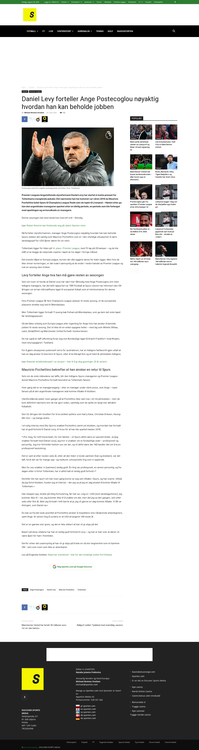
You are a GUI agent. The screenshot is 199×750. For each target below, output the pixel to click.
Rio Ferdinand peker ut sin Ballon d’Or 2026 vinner (140, 231)
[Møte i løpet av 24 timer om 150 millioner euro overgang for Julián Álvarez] (141, 249)
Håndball (107, 2)
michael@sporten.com (87, 684)
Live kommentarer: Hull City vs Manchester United (165, 144)
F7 (140, 2)
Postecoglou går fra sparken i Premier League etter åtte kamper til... (141, 204)
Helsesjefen (158, 2)
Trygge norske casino (140, 714)
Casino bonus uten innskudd (146, 695)
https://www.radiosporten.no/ (38, 119)
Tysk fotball (139, 742)
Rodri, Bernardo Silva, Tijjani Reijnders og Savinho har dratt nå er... (166, 174)
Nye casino (137, 687)
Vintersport (75, 2)
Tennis (99, 2)
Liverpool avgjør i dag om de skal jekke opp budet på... (166, 204)
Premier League (120, 2)
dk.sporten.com (88, 715)
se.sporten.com (88, 712)
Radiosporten (125, 31)
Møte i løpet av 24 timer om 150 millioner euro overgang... (140, 261)
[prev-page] (132, 270)
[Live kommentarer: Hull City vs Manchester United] (166, 132)
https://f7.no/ (31, 119)
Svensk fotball (170, 742)
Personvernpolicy (31, 747)
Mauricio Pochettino (66, 590)
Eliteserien (132, 2)
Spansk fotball (124, 742)
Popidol (148, 2)
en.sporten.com (88, 709)
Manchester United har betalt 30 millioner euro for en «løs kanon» (44, 626)
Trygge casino (138, 706)
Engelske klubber (106, 742)
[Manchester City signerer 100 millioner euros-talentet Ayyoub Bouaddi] (166, 249)
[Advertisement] (99, 58)
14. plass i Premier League (65, 248)
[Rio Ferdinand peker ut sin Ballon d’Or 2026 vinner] (141, 219)
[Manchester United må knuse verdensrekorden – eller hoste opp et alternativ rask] (141, 161)
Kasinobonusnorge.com (143, 671)
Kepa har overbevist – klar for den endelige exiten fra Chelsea (80, 554)
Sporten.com (92, 690)
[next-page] (136, 270)
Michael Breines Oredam (34, 112)
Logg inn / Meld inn (51, 2)
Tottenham (82, 590)
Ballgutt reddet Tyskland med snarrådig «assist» (100, 625)
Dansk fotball (154, 742)
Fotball (63, 2)
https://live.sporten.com (45, 119)
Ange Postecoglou (37, 590)
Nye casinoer (138, 710)
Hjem (24, 87)
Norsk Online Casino (142, 691)
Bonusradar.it (138, 702)
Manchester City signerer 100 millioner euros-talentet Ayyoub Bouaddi (166, 261)
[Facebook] (175, 2)
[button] (173, 31)
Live (51, 31)
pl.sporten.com (88, 706)
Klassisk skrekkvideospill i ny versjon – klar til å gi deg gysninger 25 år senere (67, 361)
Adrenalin (88, 2)
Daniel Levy (51, 590)
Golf (110, 31)
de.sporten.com (88, 718)
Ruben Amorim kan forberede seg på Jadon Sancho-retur (56, 225)
